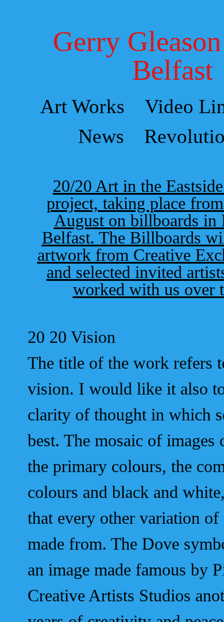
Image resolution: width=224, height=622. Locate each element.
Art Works (82, 106)
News (101, 136)
